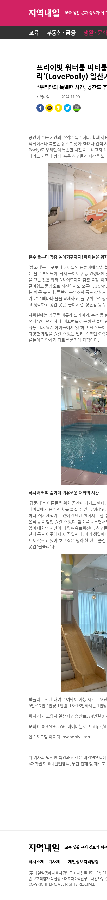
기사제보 (56, 861)
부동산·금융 (61, 32)
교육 (34, 32)
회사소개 (36, 861)
